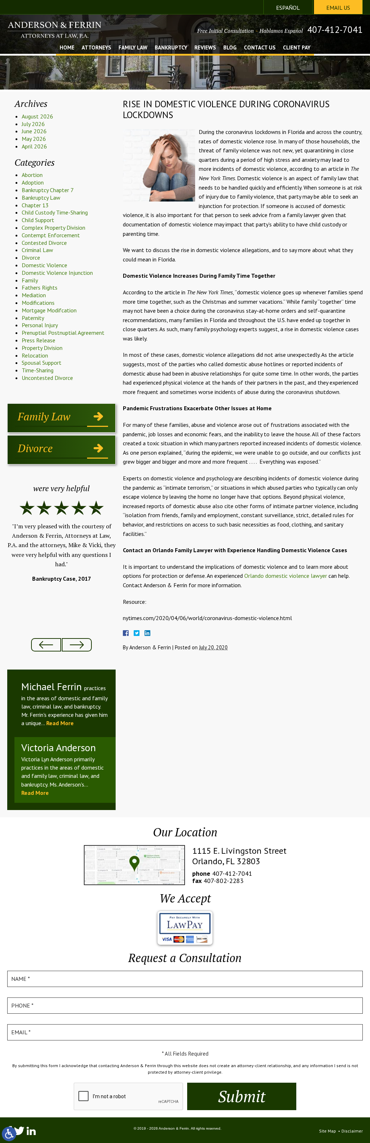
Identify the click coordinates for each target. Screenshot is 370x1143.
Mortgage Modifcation (49, 310)
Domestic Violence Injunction (57, 272)
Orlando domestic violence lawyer (285, 575)
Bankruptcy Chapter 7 (48, 190)
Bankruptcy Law (41, 197)
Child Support (38, 220)
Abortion (32, 174)
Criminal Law (37, 250)
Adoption (33, 182)
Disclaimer (352, 1131)
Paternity (33, 317)
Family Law (133, 48)
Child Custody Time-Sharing (55, 212)
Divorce (31, 257)
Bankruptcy (171, 48)
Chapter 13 (35, 205)
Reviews (205, 48)
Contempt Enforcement (51, 235)
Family (30, 280)
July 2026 (33, 123)
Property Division (42, 347)
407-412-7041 (335, 29)
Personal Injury (40, 325)
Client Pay (296, 48)
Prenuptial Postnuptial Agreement (63, 332)
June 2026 (34, 131)
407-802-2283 (223, 880)
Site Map (327, 1131)
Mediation (34, 295)
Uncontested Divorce (47, 377)
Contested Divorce (44, 242)
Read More (60, 723)
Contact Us (260, 48)
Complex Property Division (53, 227)
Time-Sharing (37, 370)
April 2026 (34, 146)
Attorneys (96, 48)
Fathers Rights (39, 287)
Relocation (35, 355)
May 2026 (34, 138)
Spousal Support (41, 362)
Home (67, 48)
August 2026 (37, 116)
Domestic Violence (44, 265)
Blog (230, 48)
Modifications (38, 302)
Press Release (38, 340)
